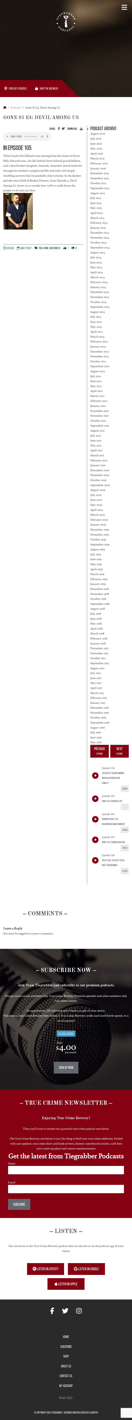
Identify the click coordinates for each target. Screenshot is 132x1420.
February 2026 (99, 163)
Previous (99, 751)
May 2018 (96, 623)
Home (66, 1337)
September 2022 (100, 366)
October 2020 (98, 480)
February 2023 (98, 341)
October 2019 (98, 539)
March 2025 (97, 218)
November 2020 (99, 475)
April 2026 (96, 153)
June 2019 (96, 559)
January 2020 (98, 524)
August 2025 (97, 193)
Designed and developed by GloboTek (81, 1412)
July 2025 (95, 198)
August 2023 (97, 312)
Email (11, 1182)
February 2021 (98, 460)
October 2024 (98, 242)
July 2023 (95, 316)
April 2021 (96, 450)
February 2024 (99, 282)
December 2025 (99, 173)
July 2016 (95, 732)
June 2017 (95, 678)
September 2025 (99, 188)
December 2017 (99, 648)
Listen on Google (88, 1269)
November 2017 (99, 653)
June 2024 (96, 262)
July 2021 (95, 435)
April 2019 (96, 569)
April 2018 (96, 628)
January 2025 (98, 227)
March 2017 (97, 693)
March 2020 (97, 514)
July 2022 (95, 376)
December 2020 (99, 470)
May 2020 (96, 505)
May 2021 (96, 445)
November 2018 (99, 594)
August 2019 (97, 549)
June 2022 (96, 381)
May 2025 (96, 208)
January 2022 (98, 406)
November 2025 (99, 178)
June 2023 (96, 321)
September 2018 (99, 604)
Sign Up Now (66, 1067)
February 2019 (98, 579)
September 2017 (99, 663)
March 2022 (97, 396)
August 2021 (97, 430)
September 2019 (99, 544)
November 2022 (99, 356)
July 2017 (95, 673)
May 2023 (96, 326)
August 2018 (97, 608)
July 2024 (95, 257)
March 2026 (97, 158)
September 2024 (100, 247)
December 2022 (99, 351)
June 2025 (96, 203)
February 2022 (99, 401)
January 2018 (98, 643)
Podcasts (16, 107)
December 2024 (99, 232)
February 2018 (98, 638)
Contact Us (66, 1376)
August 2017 (97, 668)
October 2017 (98, 658)
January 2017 (97, 703)
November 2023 (99, 297)
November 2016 (99, 712)
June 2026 (96, 143)
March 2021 (97, 455)
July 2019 (95, 554)
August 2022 (97, 371)
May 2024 (96, 267)
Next (119, 751)
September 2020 (100, 485)
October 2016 (98, 717)
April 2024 (96, 272)
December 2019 (99, 529)
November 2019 (99, 534)
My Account (66, 1386)
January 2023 (98, 346)
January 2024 (98, 287)
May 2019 (96, 564)
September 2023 (99, 307)
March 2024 (97, 277)
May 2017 (95, 683)
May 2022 (96, 386)
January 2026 (98, 168)
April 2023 (96, 331)
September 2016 (99, 722)
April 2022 (96, 391)
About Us (66, 1366)
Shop (66, 1356)
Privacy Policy (66, 1398)
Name (11, 1163)
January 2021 (98, 465)
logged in (24, 933)
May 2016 (96, 742)
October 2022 (98, 361)
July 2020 (95, 495)
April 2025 (96, 213)
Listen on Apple (67, 1284)
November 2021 (99, 415)
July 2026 (95, 138)
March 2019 (97, 574)
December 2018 (99, 589)
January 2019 (98, 584)
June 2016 (96, 737)
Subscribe (66, 1033)
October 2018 (98, 599)
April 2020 (96, 510)
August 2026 (97, 133)
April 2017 (96, 688)
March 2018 (97, 633)
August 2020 (97, 490)
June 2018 (96, 618)
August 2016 (97, 727)
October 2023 (98, 302)
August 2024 (97, 252)
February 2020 (99, 519)
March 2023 (97, 336)
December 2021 (99, 411)
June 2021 (95, 440)
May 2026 (96, 148)
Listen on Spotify (47, 1269)
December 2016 (99, 707)
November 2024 (99, 237)
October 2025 (98, 183)
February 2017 (98, 698)
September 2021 (99, 425)
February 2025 (98, 222)
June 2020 (96, 500)
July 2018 (95, 613)
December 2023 (99, 292)
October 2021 (98, 420)
